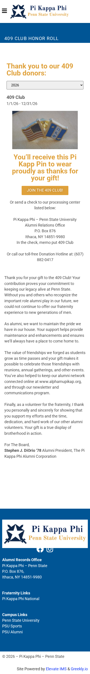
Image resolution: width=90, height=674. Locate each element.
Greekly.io (79, 669)
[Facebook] (40, 549)
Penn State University (21, 620)
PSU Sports (12, 626)
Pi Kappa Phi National (20, 599)
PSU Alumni (12, 632)
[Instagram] (50, 549)
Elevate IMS (56, 669)
